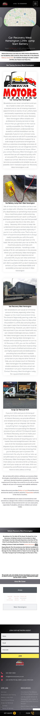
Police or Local (23, 490)
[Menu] (35, 3)
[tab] (20, 590)
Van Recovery (13, 48)
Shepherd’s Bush (23, 596)
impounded (29, 492)
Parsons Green (16, 596)
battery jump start (8, 57)
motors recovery (29, 544)
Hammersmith (10, 596)
